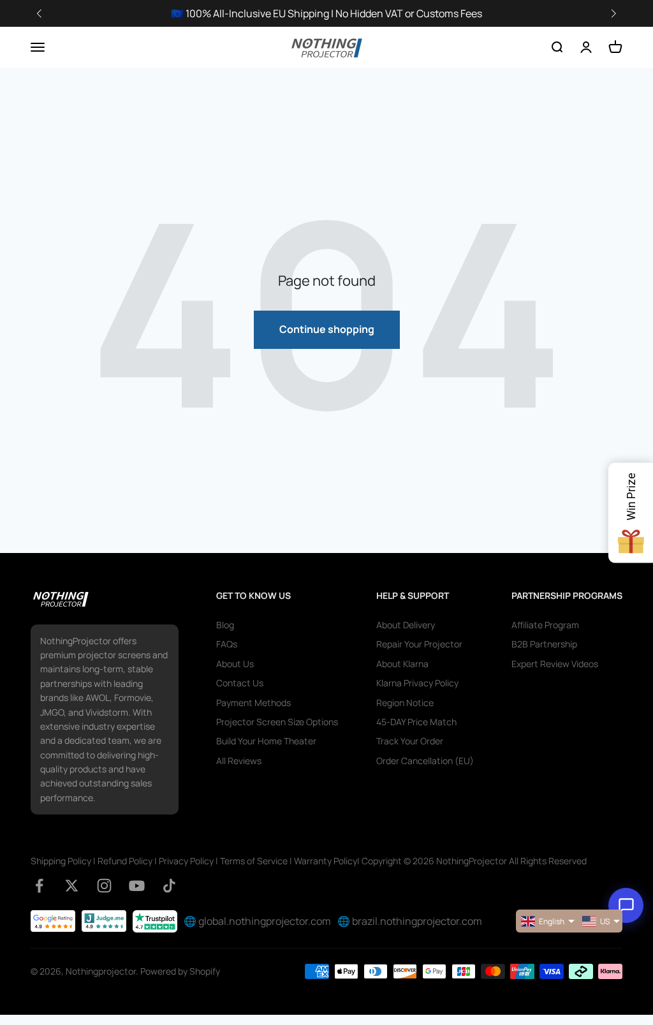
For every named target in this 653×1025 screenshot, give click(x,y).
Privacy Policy (186, 861)
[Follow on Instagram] (104, 885)
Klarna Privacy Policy (417, 683)
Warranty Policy (325, 861)
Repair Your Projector (419, 644)
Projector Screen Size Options (277, 722)
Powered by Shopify (180, 971)
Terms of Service (254, 861)
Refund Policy (125, 861)
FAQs (226, 644)
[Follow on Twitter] (71, 885)
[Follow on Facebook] (39, 885)
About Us (235, 664)
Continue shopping (326, 329)
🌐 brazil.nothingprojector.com (409, 921)
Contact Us (239, 683)
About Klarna (402, 664)
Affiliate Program (545, 625)
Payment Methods (253, 703)
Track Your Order (409, 741)
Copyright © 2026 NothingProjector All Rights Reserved (474, 861)
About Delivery (405, 625)
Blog (225, 625)
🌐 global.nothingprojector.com (257, 921)
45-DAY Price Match (416, 722)
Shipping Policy (61, 861)
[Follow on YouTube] (136, 885)
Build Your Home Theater (266, 741)
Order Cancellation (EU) (425, 761)
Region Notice (405, 703)
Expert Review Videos (554, 664)
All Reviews (238, 761)
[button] (613, 14)
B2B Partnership (544, 644)
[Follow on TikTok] (169, 885)
